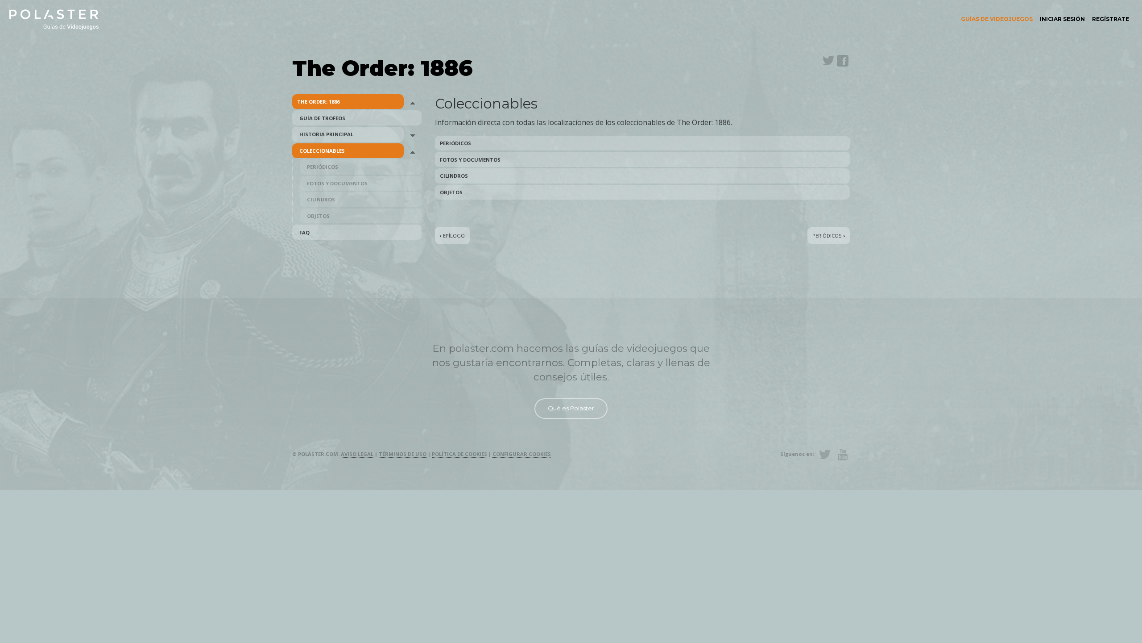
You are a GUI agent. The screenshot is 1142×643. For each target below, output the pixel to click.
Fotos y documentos (337, 183)
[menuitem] (996, 19)
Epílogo (452, 235)
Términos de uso (402, 454)
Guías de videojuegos (997, 19)
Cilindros (321, 199)
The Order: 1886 (318, 101)
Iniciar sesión (1062, 19)
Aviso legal (357, 454)
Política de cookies (459, 454)
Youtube (843, 454)
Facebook (843, 61)
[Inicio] (54, 19)
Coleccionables (322, 150)
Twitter (828, 61)
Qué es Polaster (571, 408)
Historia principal (326, 134)
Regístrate (1110, 19)
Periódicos (322, 166)
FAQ (304, 232)
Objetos (318, 216)
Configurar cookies (521, 454)
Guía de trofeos (322, 118)
